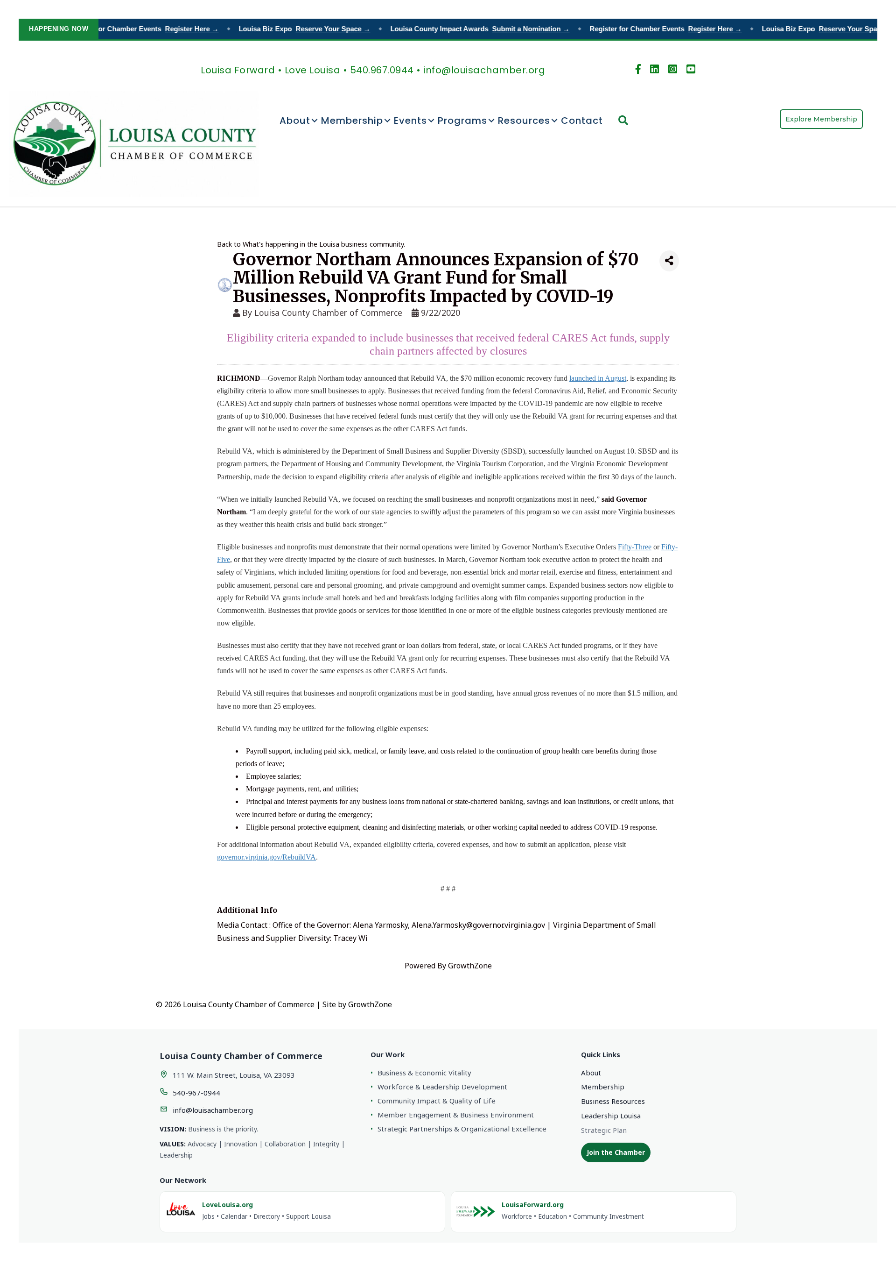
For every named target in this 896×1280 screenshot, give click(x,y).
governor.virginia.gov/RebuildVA (266, 857)
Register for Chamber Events (131, 29)
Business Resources (613, 1101)
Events (410, 120)
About (295, 120)
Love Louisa (313, 70)
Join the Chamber (616, 1152)
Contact (582, 120)
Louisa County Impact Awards (468, 29)
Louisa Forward (238, 70)
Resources (524, 120)
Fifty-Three (634, 547)
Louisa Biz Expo (292, 29)
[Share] (669, 260)
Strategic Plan (604, 1130)
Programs (462, 120)
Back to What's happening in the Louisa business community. (311, 244)
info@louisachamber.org (213, 1110)
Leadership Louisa (611, 1115)
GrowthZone (470, 965)
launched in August (597, 378)
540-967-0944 (196, 1092)
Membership (352, 120)
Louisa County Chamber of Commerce (328, 312)
